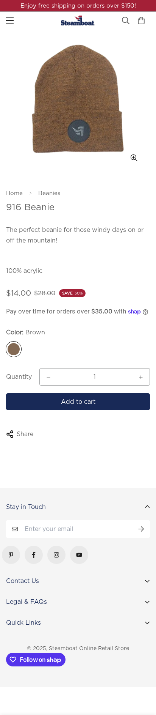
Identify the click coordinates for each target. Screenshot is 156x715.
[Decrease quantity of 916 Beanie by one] (48, 377)
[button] (141, 20)
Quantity (19, 376)
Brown (13, 349)
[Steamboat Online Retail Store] (78, 20)
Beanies (49, 193)
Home (14, 193)
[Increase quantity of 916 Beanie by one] (141, 377)
